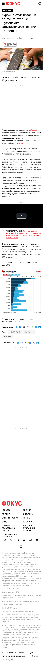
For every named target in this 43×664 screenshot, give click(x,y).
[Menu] (3, 3)
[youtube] (24, 540)
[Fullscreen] (38, 273)
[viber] (30, 540)
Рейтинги (6, 514)
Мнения (27, 510)
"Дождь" (19, 143)
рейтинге (33, 130)
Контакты (36, 656)
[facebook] (5, 540)
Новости (6, 510)
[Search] (40, 3)
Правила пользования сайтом (8, 528)
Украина (29, 332)
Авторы (27, 518)
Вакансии (28, 522)
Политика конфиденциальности (16, 656)
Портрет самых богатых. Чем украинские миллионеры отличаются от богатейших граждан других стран (23, 234)
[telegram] (17, 540)
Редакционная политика (9, 535)
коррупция (15, 332)
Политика (7, 10)
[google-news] (37, 540)
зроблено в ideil (9, 660)
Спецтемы (28, 514)
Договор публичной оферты (29, 528)
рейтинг (8, 336)
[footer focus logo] (12, 503)
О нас (4, 522)
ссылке (16, 321)
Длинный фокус (10, 518)
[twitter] (11, 540)
